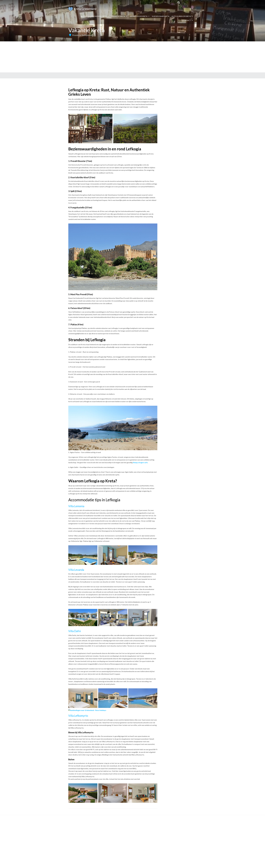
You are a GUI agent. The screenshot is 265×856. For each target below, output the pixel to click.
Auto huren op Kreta (181, 16)
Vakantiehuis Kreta (138, 16)
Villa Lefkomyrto (78, 715)
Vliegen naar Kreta (160, 16)
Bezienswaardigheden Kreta (94, 16)
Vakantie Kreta (118, 16)
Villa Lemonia (76, 506)
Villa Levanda (76, 569)
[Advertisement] (132, 56)
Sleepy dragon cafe (140, 462)
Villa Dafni (74, 631)
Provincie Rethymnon (82, 35)
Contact (186, 20)
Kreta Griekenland (84, 8)
